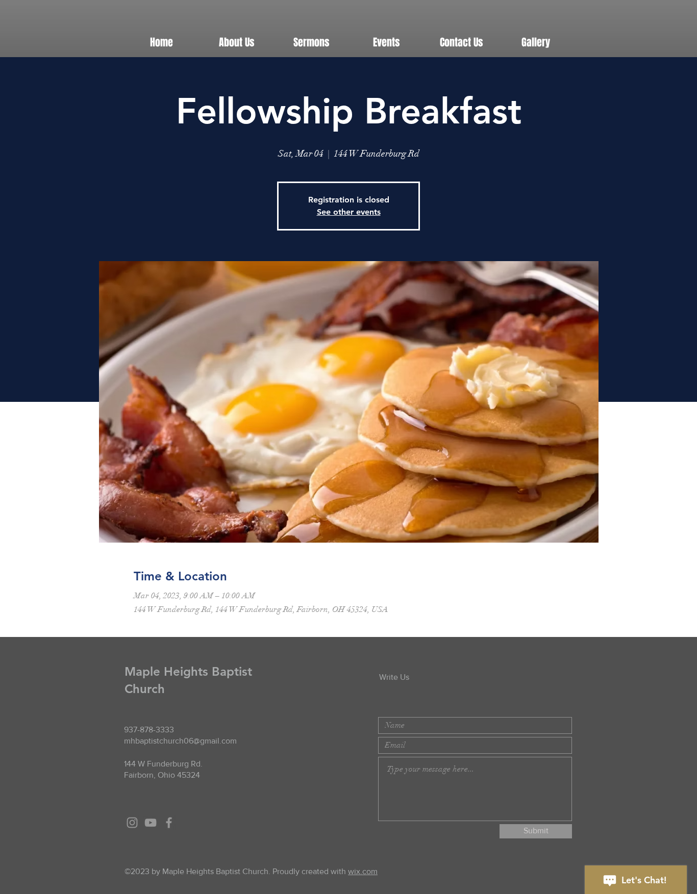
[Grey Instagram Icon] (132, 822)
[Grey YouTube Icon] (150, 822)
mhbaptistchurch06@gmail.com (180, 740)
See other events (349, 212)
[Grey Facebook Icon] (169, 822)
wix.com (363, 871)
